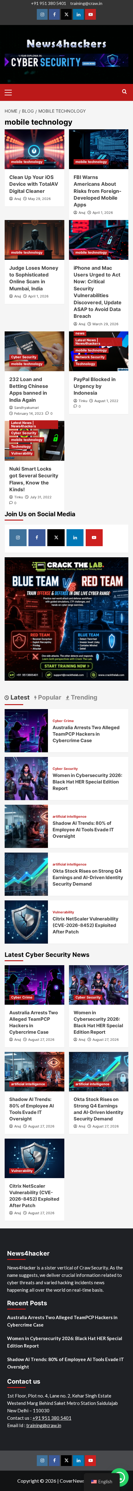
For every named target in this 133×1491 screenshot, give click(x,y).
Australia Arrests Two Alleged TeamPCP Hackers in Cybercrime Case (86, 734)
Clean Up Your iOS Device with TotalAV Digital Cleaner (33, 184)
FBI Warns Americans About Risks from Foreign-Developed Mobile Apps (98, 191)
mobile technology (26, 162)
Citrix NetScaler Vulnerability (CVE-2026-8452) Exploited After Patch (85, 925)
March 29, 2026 (105, 324)
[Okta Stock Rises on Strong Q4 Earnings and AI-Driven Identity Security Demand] (26, 873)
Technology (85, 364)
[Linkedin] (78, 14)
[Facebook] (54, 14)
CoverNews (72, 1481)
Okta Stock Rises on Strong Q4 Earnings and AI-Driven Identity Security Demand (88, 877)
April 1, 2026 (102, 212)
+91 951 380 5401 (48, 3)
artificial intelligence (70, 816)
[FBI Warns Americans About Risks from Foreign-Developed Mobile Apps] (99, 149)
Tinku (83, 401)
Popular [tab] (48, 697)
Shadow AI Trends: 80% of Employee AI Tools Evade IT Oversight (83, 829)
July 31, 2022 (41, 497)
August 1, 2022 (106, 401)
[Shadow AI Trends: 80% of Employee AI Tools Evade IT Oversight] (26, 826)
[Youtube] (90, 14)
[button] (11, 91)
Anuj (17, 199)
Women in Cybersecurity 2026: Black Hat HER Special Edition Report (87, 781)
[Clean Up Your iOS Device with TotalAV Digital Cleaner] (34, 149)
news (79, 333)
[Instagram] (42, 14)
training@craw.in (86, 3)
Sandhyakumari (26, 407)
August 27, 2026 (41, 1039)
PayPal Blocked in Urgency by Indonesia (95, 386)
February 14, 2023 (28, 413)
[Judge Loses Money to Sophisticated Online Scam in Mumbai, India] (34, 240)
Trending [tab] (83, 697)
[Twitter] (66, 14)
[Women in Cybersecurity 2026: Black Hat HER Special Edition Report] (26, 778)
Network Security (90, 357)
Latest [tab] (19, 697)
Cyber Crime (63, 721)
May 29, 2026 (39, 199)
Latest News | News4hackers (87, 342)
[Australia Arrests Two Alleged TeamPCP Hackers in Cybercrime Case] (26, 730)
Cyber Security (23, 357)
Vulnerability (21, 453)
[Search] (124, 91)
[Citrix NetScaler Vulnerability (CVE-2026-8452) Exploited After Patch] (26, 921)
